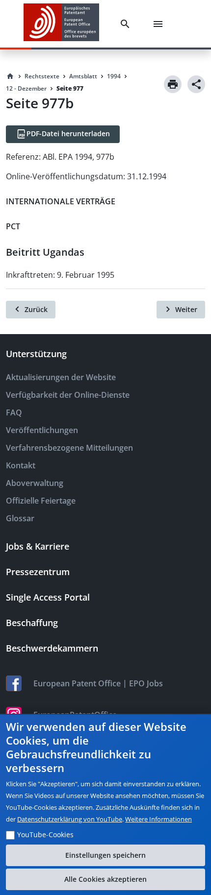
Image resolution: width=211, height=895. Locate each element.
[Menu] (160, 24)
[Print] (173, 84)
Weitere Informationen (158, 819)
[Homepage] (10, 76)
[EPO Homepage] (61, 23)
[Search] (127, 24)
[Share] (196, 84)
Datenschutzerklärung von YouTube (69, 819)
